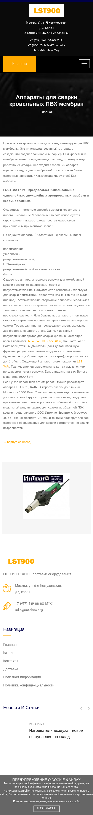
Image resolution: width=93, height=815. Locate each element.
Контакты (10, 661)
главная (46, 112)
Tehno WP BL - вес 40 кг (44, 341)
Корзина (19, 64)
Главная (10, 645)
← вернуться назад (16, 442)
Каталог (9, 653)
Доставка (10, 669)
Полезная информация (22, 677)
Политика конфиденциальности (28, 685)
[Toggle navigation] (84, 63)
